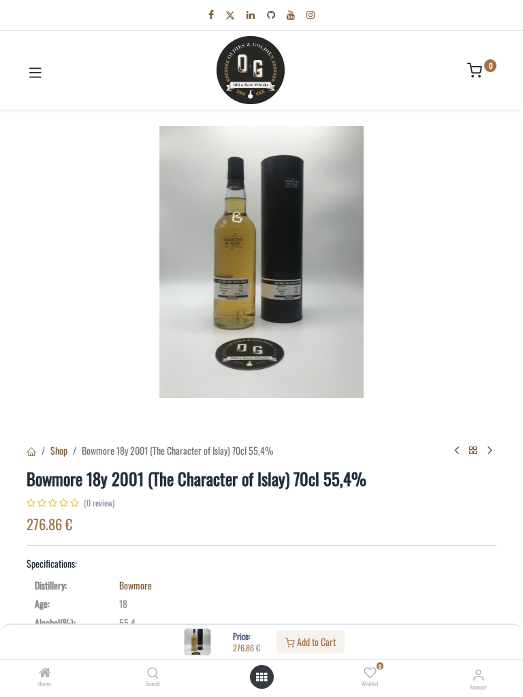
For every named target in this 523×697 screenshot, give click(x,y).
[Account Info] (478, 673)
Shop (58, 450)
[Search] (152, 673)
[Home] (45, 673)
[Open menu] (261, 677)
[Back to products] (473, 450)
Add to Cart (315, 641)
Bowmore (135, 585)
